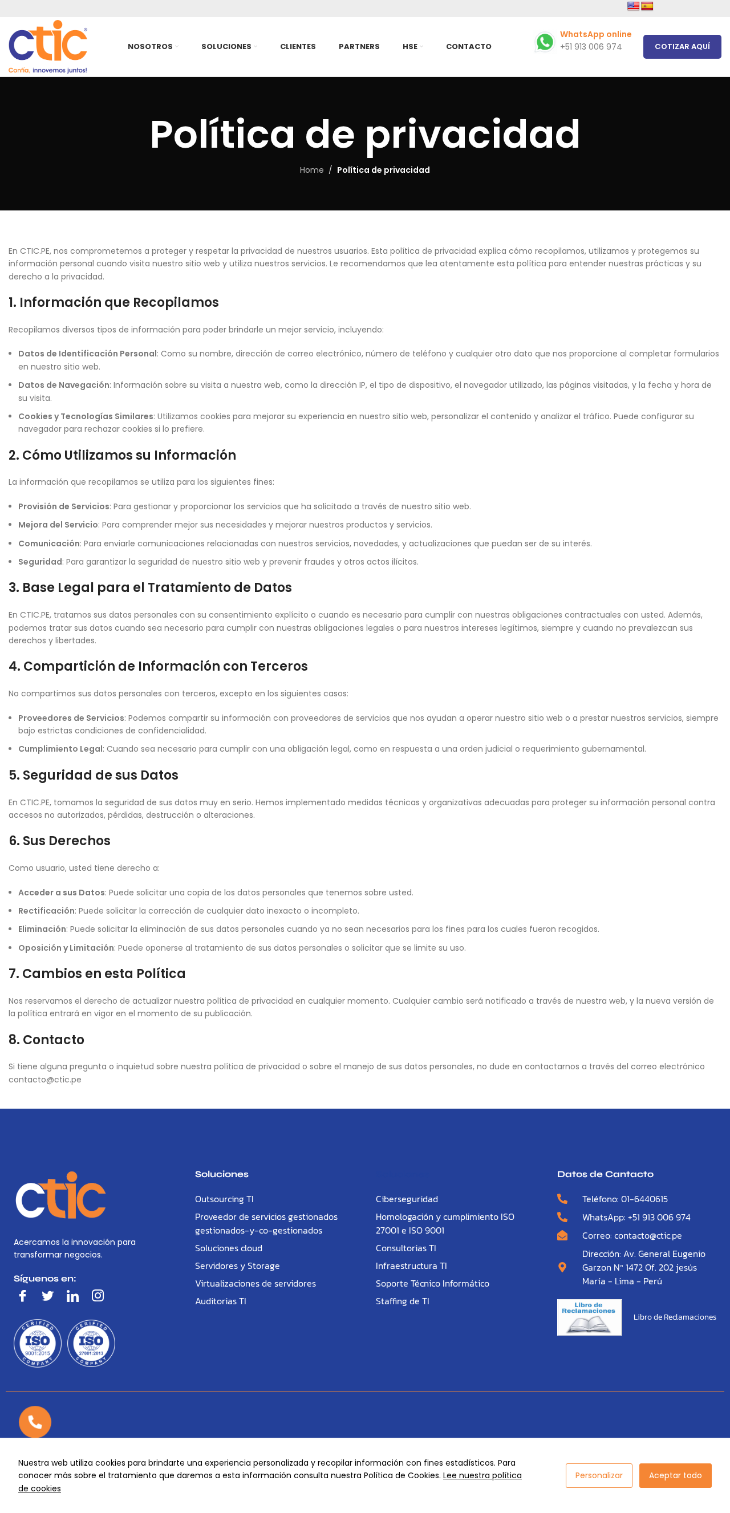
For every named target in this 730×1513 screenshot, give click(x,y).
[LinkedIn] (75, 1296)
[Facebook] (25, 1296)
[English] (633, 6)
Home (312, 170)
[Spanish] (647, 6)
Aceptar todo (675, 1475)
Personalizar (599, 1475)
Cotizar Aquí (682, 46)
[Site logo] (48, 46)
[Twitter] (50, 1296)
